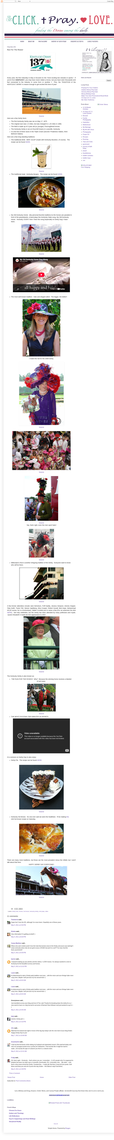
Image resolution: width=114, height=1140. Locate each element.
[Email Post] (11, 908)
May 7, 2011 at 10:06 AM (19, 1035)
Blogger (67, 1128)
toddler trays (87, 158)
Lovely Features (92, 41)
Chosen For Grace (15, 1110)
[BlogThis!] (17, 909)
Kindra (13, 931)
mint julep (41, 911)
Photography (42, 41)
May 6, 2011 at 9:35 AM (18, 1010)
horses (21, 911)
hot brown (26, 911)
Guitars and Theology (16, 1113)
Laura (13, 973)
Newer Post (11, 1077)
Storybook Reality (15, 1121)
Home (22, 41)
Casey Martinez (16, 943)
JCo (12, 1028)
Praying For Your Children (89, 88)
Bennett (85, 115)
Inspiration (86, 122)
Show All (56, 1123)
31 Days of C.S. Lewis (88, 98)
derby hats (15, 911)
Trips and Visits (88, 141)
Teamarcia (14, 919)
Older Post (72, 1077)
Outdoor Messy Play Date (89, 90)
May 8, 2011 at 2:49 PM (18, 1069)
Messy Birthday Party (88, 94)
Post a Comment (14, 1073)
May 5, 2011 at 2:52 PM (18, 925)
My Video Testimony (87, 100)
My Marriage (87, 127)
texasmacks (15, 1042)
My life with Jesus (88, 129)
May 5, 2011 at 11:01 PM (19, 966)
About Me (31, 41)
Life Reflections (14, 1116)
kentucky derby (34, 911)
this (67, 817)
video (46, 911)
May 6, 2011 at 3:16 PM (18, 1021)
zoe (84, 160)
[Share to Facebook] (20, 909)
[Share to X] (18, 909)
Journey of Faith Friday (58, 41)
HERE (28, 142)
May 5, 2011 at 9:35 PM (18, 952)
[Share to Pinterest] (22, 909)
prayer (85, 150)
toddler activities (88, 155)
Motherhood (86, 124)
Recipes (85, 137)
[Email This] (15, 909)
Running (85, 139)
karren (13, 959)
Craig (13, 1057)
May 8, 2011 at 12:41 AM (19, 1051)
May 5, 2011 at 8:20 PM (18, 937)
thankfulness (87, 153)
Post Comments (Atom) (23, 1081)
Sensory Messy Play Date (89, 92)
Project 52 (86, 134)
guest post (86, 144)
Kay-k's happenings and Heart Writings (22, 1119)
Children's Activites (76, 41)
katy (12, 1016)
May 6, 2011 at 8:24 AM (18, 980)
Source (41, 116)
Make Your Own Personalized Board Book (94, 96)
